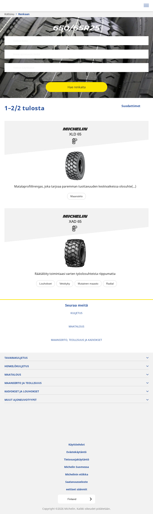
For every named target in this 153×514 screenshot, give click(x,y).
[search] (137, 5)
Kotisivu (9, 14)
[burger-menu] (146, 5)
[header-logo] (17, 5)
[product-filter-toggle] (146, 106)
